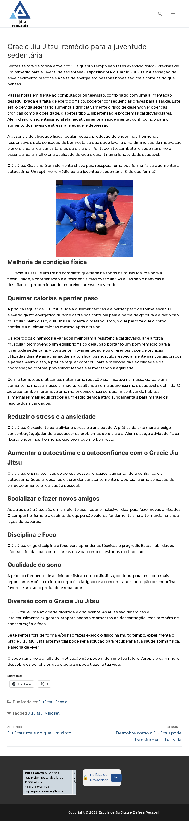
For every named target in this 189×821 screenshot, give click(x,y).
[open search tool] (160, 14)
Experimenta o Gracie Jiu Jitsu (117, 72)
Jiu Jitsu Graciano (28, 165)
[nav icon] (173, 14)
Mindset (52, 713)
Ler (116, 777)
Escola (61, 702)
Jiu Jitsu (46, 702)
